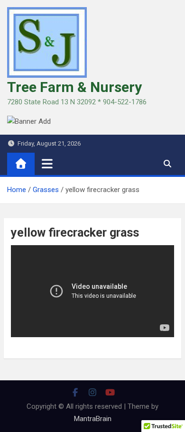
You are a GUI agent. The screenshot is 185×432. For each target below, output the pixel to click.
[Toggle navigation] (47, 164)
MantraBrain (92, 418)
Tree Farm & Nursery (74, 87)
